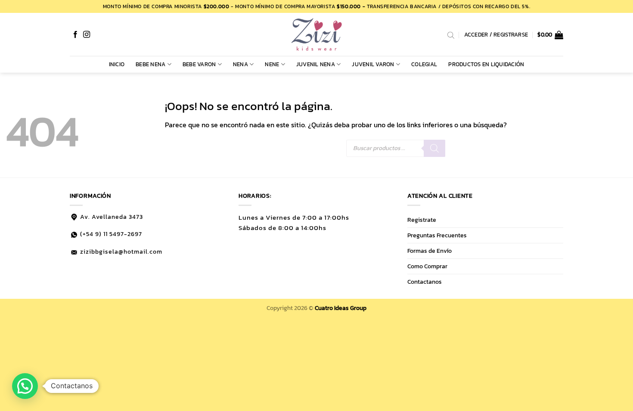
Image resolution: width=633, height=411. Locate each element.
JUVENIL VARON (373, 64)
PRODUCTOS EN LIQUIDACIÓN (486, 64)
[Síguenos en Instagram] (86, 35)
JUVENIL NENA (315, 64)
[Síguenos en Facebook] (75, 35)
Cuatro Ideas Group (340, 308)
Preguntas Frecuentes (437, 235)
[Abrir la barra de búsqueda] (450, 34)
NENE (272, 64)
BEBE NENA (150, 64)
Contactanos (424, 281)
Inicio (117, 64)
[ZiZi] (316, 34)
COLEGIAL (424, 64)
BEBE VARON (199, 64)
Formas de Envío (429, 250)
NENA (240, 64)
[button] (550, 34)
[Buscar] (434, 148)
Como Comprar (427, 266)
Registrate (421, 219)
